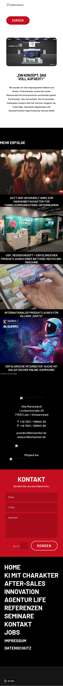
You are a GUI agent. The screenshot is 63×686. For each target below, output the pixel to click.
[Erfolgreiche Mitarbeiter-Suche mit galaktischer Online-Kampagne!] (31, 340)
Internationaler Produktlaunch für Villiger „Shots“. (31, 314)
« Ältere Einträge (8, 373)
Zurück (18, 20)
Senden (44, 546)
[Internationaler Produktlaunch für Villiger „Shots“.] (31, 286)
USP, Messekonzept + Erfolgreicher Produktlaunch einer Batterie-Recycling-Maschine (31, 258)
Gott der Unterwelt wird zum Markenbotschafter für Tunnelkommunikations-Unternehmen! (31, 201)
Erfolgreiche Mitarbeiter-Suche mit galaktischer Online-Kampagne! (31, 368)
